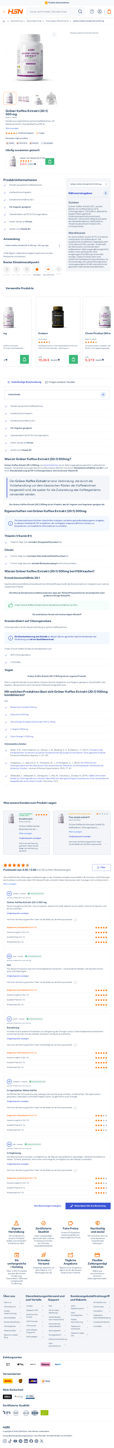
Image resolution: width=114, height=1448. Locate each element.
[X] (42, 1441)
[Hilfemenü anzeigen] (91, 11)
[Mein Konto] (99, 11)
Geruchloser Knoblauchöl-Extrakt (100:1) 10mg (32, 722)
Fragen (42, 133)
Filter (103, 867)
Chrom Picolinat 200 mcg (99, 333)
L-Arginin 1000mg (19, 729)
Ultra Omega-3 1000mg (21, 737)
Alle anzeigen (48, 143)
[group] (20, 133)
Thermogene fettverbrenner (57, 21)
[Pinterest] (36, 1441)
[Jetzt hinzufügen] (49, 161)
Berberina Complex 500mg (23, 707)
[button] (30, 58)
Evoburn (43, 333)
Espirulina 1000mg (19, 715)
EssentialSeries (51, 465)
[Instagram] (5, 1441)
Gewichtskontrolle (34, 21)
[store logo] (15, 11)
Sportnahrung (16, 21)
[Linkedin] (26, 1441)
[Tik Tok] (10, 1441)
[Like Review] (45, 847)
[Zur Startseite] (5, 21)
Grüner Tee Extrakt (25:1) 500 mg (32, 158)
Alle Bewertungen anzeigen (47, 1206)
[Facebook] (31, 1441)
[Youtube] (15, 1441)
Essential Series (11, 117)
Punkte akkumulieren (58, 3)
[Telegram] (20, 1441)
